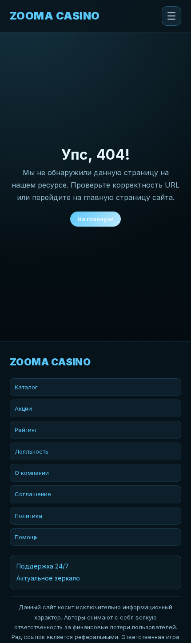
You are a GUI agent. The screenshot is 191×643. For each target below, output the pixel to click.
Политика (28, 515)
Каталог (26, 387)
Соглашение (33, 494)
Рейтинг (26, 429)
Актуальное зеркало (48, 578)
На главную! (95, 219)
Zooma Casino (55, 16)
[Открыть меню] (171, 16)
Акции (23, 408)
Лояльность (31, 451)
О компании (32, 472)
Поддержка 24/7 (42, 566)
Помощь (26, 537)
